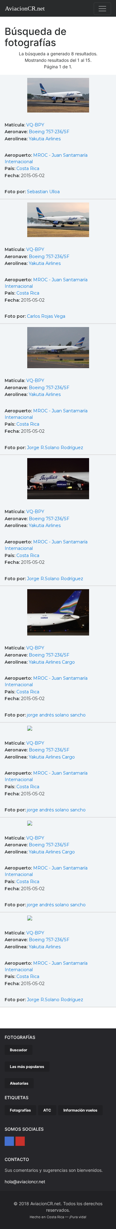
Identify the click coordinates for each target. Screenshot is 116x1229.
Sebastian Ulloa (43, 191)
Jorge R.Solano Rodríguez (55, 447)
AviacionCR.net (25, 8)
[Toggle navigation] (102, 8)
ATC (47, 1110)
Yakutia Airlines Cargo (52, 662)
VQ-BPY (35, 125)
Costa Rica (27, 168)
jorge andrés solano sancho (56, 715)
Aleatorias (19, 1083)
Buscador (18, 1050)
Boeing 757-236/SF (49, 131)
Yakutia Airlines (45, 139)
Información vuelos (80, 1110)
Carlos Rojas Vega (46, 316)
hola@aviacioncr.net (25, 1181)
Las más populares (27, 1066)
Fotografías (20, 1110)
